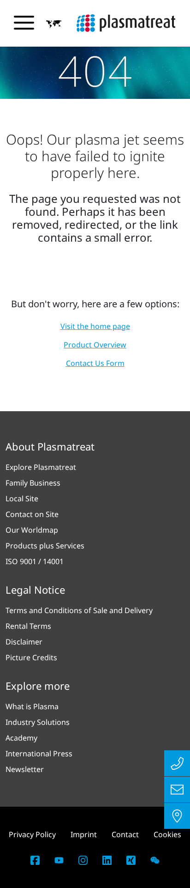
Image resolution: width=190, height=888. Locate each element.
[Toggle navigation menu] (24, 22)
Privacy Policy (32, 834)
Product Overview (95, 345)
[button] (54, 23)
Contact (125, 834)
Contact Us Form (95, 363)
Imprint (84, 834)
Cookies (167, 834)
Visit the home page (95, 326)
